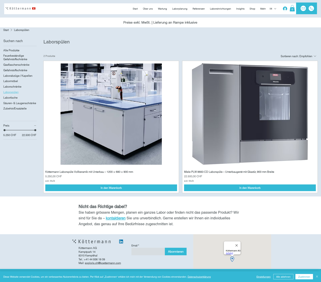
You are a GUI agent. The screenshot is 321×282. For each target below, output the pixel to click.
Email (134, 245)
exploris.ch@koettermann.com (103, 263)
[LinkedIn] (121, 241)
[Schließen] (317, 276)
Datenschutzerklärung (199, 276)
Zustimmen (304, 276)
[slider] (5, 130)
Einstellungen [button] (263, 276)
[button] (292, 8)
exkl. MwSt (50, 181)
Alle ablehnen (283, 276)
